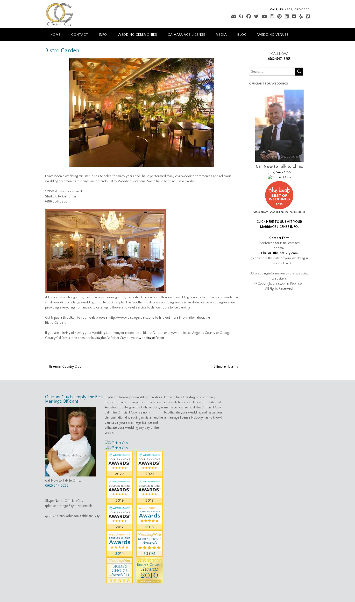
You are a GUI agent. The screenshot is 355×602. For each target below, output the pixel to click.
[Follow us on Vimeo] (308, 16)
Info (103, 35)
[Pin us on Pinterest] (279, 16)
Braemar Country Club (63, 367)
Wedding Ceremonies (137, 35)
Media (221, 35)
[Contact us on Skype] (241, 16)
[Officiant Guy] (59, 14)
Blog (242, 35)
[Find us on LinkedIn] (287, 16)
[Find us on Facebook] (248, 16)
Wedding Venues (273, 35)
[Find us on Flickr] (294, 16)
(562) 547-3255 (279, 59)
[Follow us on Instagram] (272, 16)
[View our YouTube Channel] (264, 16)
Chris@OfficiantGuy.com (279, 253)
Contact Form (279, 238)
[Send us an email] (233, 16)
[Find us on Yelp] (301, 16)
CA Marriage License (186, 35)
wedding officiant (151, 338)
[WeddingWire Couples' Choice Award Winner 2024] (116, 443)
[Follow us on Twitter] (256, 16)
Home (55, 35)
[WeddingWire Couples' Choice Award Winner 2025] (279, 177)
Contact (79, 35)
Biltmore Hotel (226, 367)
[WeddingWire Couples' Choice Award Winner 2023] (116, 448)
